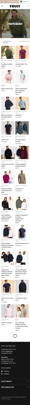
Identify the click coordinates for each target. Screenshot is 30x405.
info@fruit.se (9, 351)
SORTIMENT (6, 381)
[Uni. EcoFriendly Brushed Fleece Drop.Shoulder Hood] (22, 258)
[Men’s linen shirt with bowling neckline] (22, 77)
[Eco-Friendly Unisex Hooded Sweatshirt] (8, 203)
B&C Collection (20, 136)
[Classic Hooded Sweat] (8, 52)
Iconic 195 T (19, 189)
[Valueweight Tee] (22, 52)
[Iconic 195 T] (22, 177)
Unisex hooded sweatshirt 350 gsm (6, 190)
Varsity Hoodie (6, 322)
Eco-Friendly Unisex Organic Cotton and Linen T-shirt (21, 325)
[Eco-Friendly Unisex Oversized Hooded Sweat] (8, 231)
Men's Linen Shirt (7, 88)
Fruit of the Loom (6, 60)
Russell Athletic (6, 111)
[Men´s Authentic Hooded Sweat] (8, 103)
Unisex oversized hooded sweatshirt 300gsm (21, 218)
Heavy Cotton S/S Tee (7, 299)
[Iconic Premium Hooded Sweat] (22, 152)
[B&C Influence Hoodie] (22, 128)
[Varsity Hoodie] (8, 311)
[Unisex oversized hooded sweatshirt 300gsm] (22, 203)
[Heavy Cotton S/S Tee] (8, 286)
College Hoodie (20, 298)
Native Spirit (5, 185)
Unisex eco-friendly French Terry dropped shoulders (7, 272)
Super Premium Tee (22, 243)
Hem (2, 11)
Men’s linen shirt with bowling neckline (21, 90)
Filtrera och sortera (7, 42)
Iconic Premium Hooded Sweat (20, 165)
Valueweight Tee (21, 64)
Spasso (3, 85)
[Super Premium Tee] (22, 231)
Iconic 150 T (5, 139)
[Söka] (28, 6)
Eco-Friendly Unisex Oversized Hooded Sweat (7, 245)
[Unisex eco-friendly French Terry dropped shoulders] (8, 258)
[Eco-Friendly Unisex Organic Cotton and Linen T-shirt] (22, 311)
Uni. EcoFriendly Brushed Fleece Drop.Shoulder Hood (21, 272)
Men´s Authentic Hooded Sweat (7, 116)
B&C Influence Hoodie (20, 140)
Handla (6, 11)
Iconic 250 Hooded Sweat (7, 165)
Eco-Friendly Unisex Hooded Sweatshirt (6, 217)
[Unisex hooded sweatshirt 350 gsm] (8, 177)
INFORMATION (7, 387)
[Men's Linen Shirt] (8, 77)
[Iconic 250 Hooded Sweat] (8, 152)
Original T (18, 115)
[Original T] (22, 103)
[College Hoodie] (22, 286)
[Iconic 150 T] (8, 128)
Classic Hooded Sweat (6, 65)
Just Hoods (18, 294)
